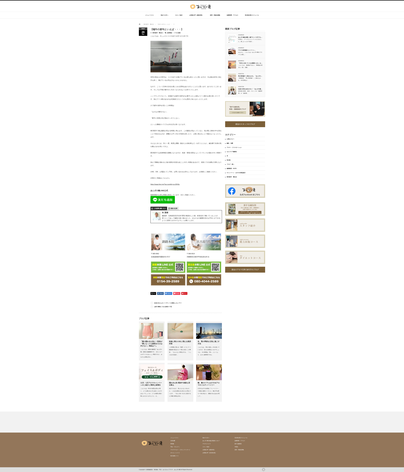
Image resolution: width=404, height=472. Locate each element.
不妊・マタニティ (175, 446)
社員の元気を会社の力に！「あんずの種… (250, 89)
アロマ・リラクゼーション (234, 147)
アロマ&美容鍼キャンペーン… (247, 50)
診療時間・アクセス (232, 15)
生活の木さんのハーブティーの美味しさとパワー (168, 303)
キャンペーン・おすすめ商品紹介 (236, 172)
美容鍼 (172, 443)
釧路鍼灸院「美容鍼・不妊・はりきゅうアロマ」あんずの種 (163, 469)
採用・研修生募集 (215, 15)
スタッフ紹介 (179, 15)
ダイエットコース (175, 452)
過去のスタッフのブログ (245, 124)
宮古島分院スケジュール (252, 15)
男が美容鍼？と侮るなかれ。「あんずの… (250, 76)
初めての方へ (164, 15)
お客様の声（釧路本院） (196, 15)
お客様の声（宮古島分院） (209, 452)
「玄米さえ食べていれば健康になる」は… (250, 63)
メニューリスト (149, 15)
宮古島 (229, 160)
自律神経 (169, 33)
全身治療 (172, 440)
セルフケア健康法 (232, 151)
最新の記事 (174, 208)
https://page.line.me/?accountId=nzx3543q (164, 184)
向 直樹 (178, 33)
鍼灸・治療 (230, 143)
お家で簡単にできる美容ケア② (163, 306)
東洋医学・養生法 (158, 33)
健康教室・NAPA (232, 168)
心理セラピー (230, 139)
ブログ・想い (230, 164)
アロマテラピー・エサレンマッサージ (180, 449)
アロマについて (207, 443)
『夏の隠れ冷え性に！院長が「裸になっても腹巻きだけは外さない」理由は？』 (151, 344)
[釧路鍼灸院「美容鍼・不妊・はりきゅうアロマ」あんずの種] (200, 10)
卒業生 (236, 446)
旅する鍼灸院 (238, 443)
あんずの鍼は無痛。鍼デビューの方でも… (250, 37)
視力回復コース (174, 455)
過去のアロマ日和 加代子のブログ (245, 270)
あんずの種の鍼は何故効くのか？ (211, 440)
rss (263, 469)
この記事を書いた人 (159, 208)
